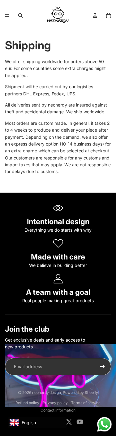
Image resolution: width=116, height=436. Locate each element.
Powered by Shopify (80, 392)
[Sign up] (102, 367)
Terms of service (86, 402)
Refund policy (27, 402)
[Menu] (7, 15)
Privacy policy (55, 402)
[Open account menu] (95, 15)
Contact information (58, 410)
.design (46, 392)
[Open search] (20, 15)
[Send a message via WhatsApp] (104, 424)
